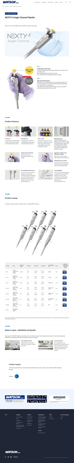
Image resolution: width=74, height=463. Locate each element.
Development (41, 414)
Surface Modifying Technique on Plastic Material (42, 421)
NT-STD (7, 309)
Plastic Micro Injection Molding (42, 427)
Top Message (18, 420)
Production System (41, 432)
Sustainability (18, 428)
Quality (40, 430)
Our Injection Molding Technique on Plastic (42, 417)
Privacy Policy (51, 418)
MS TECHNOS (29, 425)
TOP (3, 6)
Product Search (30, 417)
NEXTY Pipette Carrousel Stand (15, 309)
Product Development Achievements (42, 424)
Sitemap (50, 416)
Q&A (61, 418)
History (17, 418)
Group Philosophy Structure (19, 423)
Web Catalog (29, 423)
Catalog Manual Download (30, 421)
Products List (29, 418)
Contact (61, 417)
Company (18, 414)
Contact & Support (64, 414)
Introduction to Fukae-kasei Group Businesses (20, 426)
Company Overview (19, 417)
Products (6, 6)
